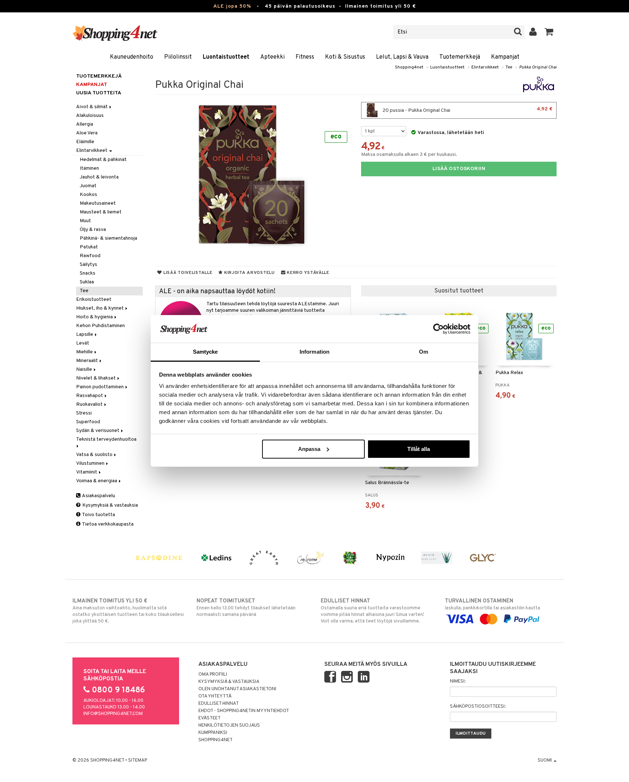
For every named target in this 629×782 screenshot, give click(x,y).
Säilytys (88, 265)
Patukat (89, 247)
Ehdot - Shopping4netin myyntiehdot (243, 711)
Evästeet (209, 718)
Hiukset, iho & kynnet (100, 308)
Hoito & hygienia (95, 317)
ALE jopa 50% (232, 6)
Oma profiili (212, 674)
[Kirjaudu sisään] (533, 32)
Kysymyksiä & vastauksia (109, 505)
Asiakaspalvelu (98, 496)
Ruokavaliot (90, 404)
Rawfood (90, 256)
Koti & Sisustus (345, 57)
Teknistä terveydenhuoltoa (107, 439)
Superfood (88, 422)
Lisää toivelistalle (187, 273)
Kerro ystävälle (307, 273)
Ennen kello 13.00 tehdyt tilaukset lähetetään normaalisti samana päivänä (246, 608)
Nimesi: (458, 681)
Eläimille (85, 142)
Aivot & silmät (92, 107)
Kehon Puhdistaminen (100, 326)
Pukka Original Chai (538, 67)
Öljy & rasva (93, 230)
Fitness (305, 57)
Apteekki (272, 57)
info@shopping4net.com (113, 714)
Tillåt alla (418, 449)
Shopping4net (409, 67)
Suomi (545, 760)
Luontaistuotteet (226, 57)
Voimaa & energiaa (97, 481)
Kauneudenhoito (131, 57)
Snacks (87, 273)
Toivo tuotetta (98, 515)
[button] (549, 32)
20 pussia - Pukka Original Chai (467, 110)
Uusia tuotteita (98, 93)
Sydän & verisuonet (98, 431)
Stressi (84, 413)
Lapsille (85, 334)
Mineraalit (87, 361)
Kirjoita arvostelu (249, 273)
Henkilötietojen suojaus (229, 725)
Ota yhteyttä (215, 696)
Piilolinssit (178, 57)
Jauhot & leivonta (99, 177)
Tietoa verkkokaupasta (107, 524)
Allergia (84, 124)
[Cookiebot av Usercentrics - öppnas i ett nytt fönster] (438, 328)
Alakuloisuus (90, 116)
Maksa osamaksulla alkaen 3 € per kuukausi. (409, 155)
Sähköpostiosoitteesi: (478, 707)
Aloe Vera (87, 133)
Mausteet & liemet (101, 212)
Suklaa (87, 282)
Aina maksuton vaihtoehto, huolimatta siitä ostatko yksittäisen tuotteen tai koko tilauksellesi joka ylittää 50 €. (128, 611)
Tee (509, 67)
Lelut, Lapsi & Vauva (402, 57)
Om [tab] (423, 352)
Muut (85, 221)
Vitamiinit (87, 472)
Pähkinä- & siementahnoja (108, 238)
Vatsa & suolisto (95, 455)
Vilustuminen (91, 463)
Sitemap (137, 760)
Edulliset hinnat (218, 704)
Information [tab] (314, 352)
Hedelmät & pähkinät (103, 160)
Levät (82, 343)
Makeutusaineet (98, 203)
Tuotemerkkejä (459, 57)
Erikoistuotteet (93, 299)
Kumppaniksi (212, 733)
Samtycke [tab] (205, 352)
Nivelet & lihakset (96, 378)
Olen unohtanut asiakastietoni (237, 689)
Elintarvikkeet (485, 67)
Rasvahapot (90, 396)
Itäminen (89, 168)
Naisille (84, 369)
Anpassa (309, 449)
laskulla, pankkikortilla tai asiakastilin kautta (492, 604)
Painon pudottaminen (100, 387)
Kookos (88, 195)
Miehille (85, 352)
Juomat (88, 186)
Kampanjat (505, 57)
